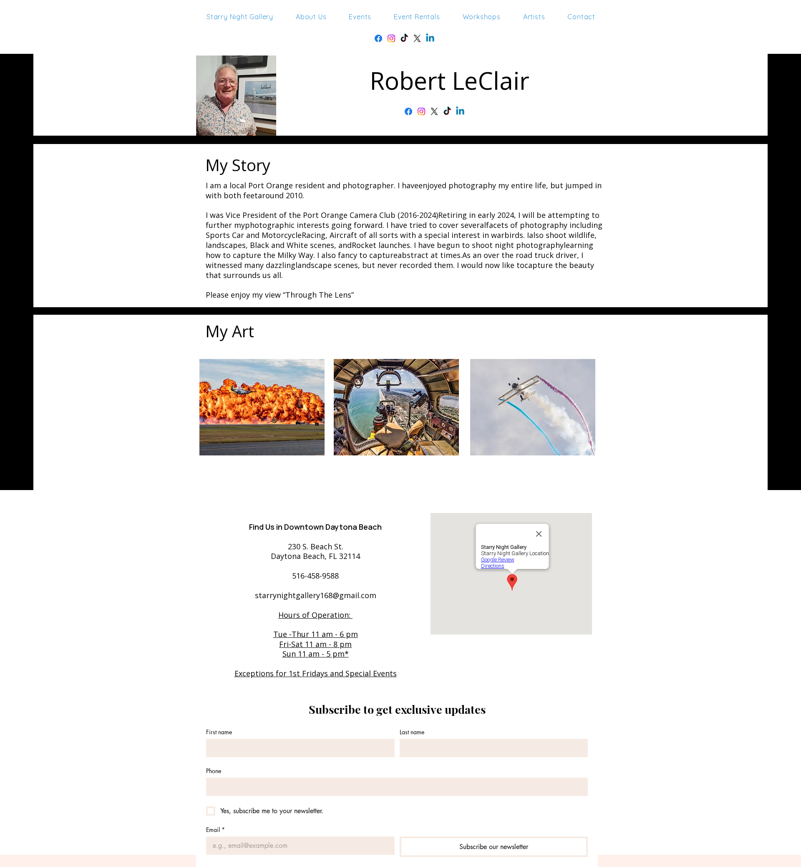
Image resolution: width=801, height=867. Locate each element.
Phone (213, 770)
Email (215, 829)
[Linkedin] (430, 38)
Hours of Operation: (315, 615)
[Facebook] (378, 38)
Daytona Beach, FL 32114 (315, 556)
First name (219, 732)
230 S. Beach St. (315, 546)
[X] (417, 38)
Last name (412, 732)
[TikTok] (447, 111)
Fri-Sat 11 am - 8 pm (315, 644)
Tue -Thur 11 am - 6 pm (315, 634)
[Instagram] (391, 38)
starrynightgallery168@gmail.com (315, 595)
